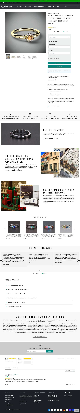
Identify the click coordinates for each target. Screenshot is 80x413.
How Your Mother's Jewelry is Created (54, 400)
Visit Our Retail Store (18, 2)
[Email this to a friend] (58, 107)
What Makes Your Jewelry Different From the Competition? (22, 298)
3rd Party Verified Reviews (38, 400)
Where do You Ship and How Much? (16, 302)
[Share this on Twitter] (49, 107)
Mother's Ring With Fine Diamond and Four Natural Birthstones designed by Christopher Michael (66, 235)
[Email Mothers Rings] (1, 2)
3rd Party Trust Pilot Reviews (40, 336)
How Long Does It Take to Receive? (16, 293)
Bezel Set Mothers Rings (9, 395)
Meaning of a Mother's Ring (52, 396)
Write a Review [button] (71, 358)
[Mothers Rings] (6, 6)
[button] (20, 6)
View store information (52, 80)
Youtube (75, 118)
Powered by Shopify (16, 409)
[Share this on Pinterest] (55, 107)
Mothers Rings (10, 409)
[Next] (78, 260)
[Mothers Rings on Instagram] (5, 2)
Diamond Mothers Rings (9, 397)
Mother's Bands (8, 401)
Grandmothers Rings (8, 399)
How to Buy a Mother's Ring (52, 395)
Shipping (35, 397)
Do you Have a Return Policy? (15, 306)
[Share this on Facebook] (52, 107)
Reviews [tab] (7, 367)
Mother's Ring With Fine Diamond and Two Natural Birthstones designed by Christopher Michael (14, 235)
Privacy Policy (36, 401)
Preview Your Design (59, 63)
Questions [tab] (14, 367)
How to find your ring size (52, 55)
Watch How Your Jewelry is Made (51, 138)
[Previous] (1, 260)
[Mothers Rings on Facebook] (3, 2)
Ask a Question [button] (61, 358)
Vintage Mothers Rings (9, 405)
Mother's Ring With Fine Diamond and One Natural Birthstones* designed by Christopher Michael (22, 381)
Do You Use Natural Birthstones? (15, 285)
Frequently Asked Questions (52, 397)
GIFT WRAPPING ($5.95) (54, 58)
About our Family (36, 395)
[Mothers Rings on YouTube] (6, 2)
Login (74, 2)
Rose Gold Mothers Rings (9, 403)
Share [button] (7, 384)
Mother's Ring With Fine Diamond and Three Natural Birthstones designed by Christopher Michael (31, 235)
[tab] (8, 56)
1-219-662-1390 (10, 2)
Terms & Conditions (37, 402)
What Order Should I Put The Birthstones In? (18, 289)
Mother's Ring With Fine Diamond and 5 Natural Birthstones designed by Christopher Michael (48, 235)
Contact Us (35, 396)
